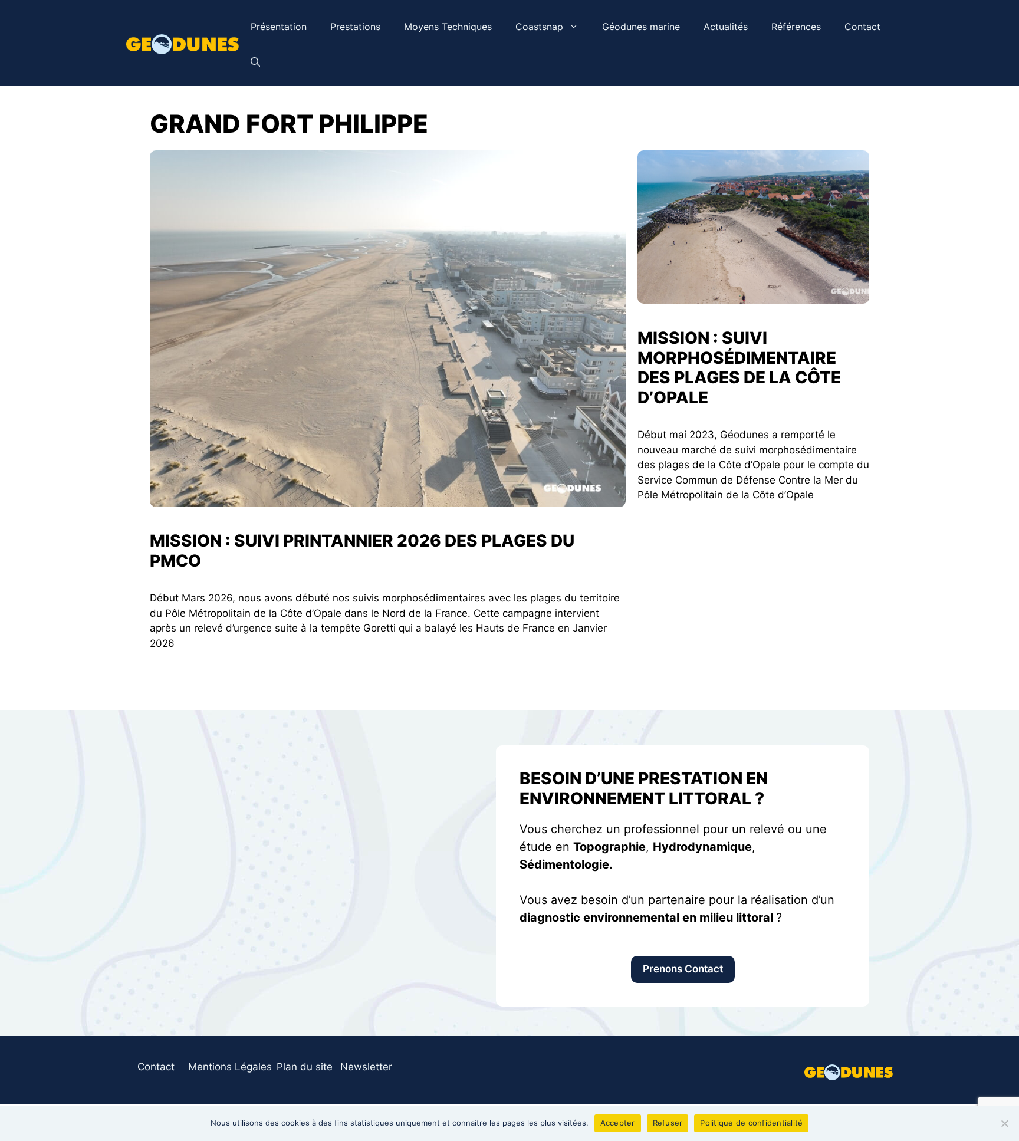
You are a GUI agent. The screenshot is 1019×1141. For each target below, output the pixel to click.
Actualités (726, 26)
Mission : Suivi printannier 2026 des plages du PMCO (362, 551)
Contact (862, 26)
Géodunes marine (641, 26)
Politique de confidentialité (751, 1122)
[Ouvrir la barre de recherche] (255, 62)
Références (796, 26)
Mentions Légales (230, 1067)
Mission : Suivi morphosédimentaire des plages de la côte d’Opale (739, 367)
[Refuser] (1004, 1123)
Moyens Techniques (448, 26)
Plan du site (305, 1067)
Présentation (279, 26)
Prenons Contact (683, 969)
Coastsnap (539, 26)
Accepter (617, 1122)
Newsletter (366, 1067)
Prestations (355, 26)
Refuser (668, 1122)
